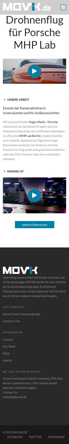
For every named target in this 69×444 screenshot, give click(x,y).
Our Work (9, 346)
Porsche (53, 122)
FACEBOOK (15, 437)
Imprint (7, 360)
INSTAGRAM (56, 437)
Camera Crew (11, 321)
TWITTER (35, 437)
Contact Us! (10, 392)
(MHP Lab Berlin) (30, 136)
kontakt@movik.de (14, 397)
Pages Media (37, 122)
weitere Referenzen (34, 224)
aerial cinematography (24, 286)
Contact (8, 339)
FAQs (6, 353)
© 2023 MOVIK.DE (15, 432)
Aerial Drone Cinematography (22, 314)
